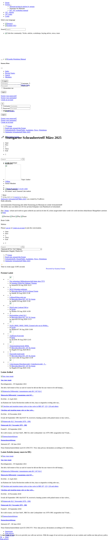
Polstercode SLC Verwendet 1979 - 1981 (14, 425)
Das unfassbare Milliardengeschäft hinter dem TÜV (27, 281)
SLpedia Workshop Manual (14, 61)
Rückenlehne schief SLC (18, 315)
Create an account (7, 100)
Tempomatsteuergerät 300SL (19, 346)
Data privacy (9, 533)
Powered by (50, 269)
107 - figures (9, 12)
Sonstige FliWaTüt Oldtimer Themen (24, 283)
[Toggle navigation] (2, 59)
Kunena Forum (60, 269)
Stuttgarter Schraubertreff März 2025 (13, 199)
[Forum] (10, 5)
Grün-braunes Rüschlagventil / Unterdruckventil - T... (28, 364)
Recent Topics (10, 73)
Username (24, 83)
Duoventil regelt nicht (17, 354)
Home (7, 3)
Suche (13, 309)
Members (8, 77)
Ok (1, 537)
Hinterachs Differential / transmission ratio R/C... (17, 395)
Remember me (8, 88)
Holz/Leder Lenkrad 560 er (19, 307)
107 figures (9, 113)
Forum (7, 5)
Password (24, 86)
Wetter (6, 211)
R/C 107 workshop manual (19, 10)
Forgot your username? (9, 98)
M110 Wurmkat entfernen (18, 289)
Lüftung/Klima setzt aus (18, 297)
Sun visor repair (6, 380)
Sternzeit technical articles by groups (22, 6)
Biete (13, 338)
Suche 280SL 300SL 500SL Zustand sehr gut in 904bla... (29, 325)
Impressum (9, 531)
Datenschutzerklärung (8, 440)
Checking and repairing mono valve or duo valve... (17, 410)
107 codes (8, 14)
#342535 (17, 197)
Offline (7, 181)
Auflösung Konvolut (17, 336)
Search (3, 29)
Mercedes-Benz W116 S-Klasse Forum (24, 291)
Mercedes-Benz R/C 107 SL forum (23, 299)
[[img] (3, 213)
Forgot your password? (9, 96)
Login (7, 16)
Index (7, 71)
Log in (4, 92)
